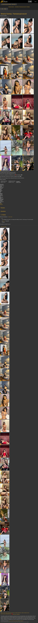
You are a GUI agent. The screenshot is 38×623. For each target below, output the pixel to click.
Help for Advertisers (18, 612)
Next (5, 8)
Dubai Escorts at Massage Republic (4, 1)
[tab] (19, 207)
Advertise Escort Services (11, 612)
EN (29, 1)
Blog (6, 612)
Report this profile (3, 226)
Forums (2, 612)
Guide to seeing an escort (25, 612)
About (4, 612)
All (2, 8)
